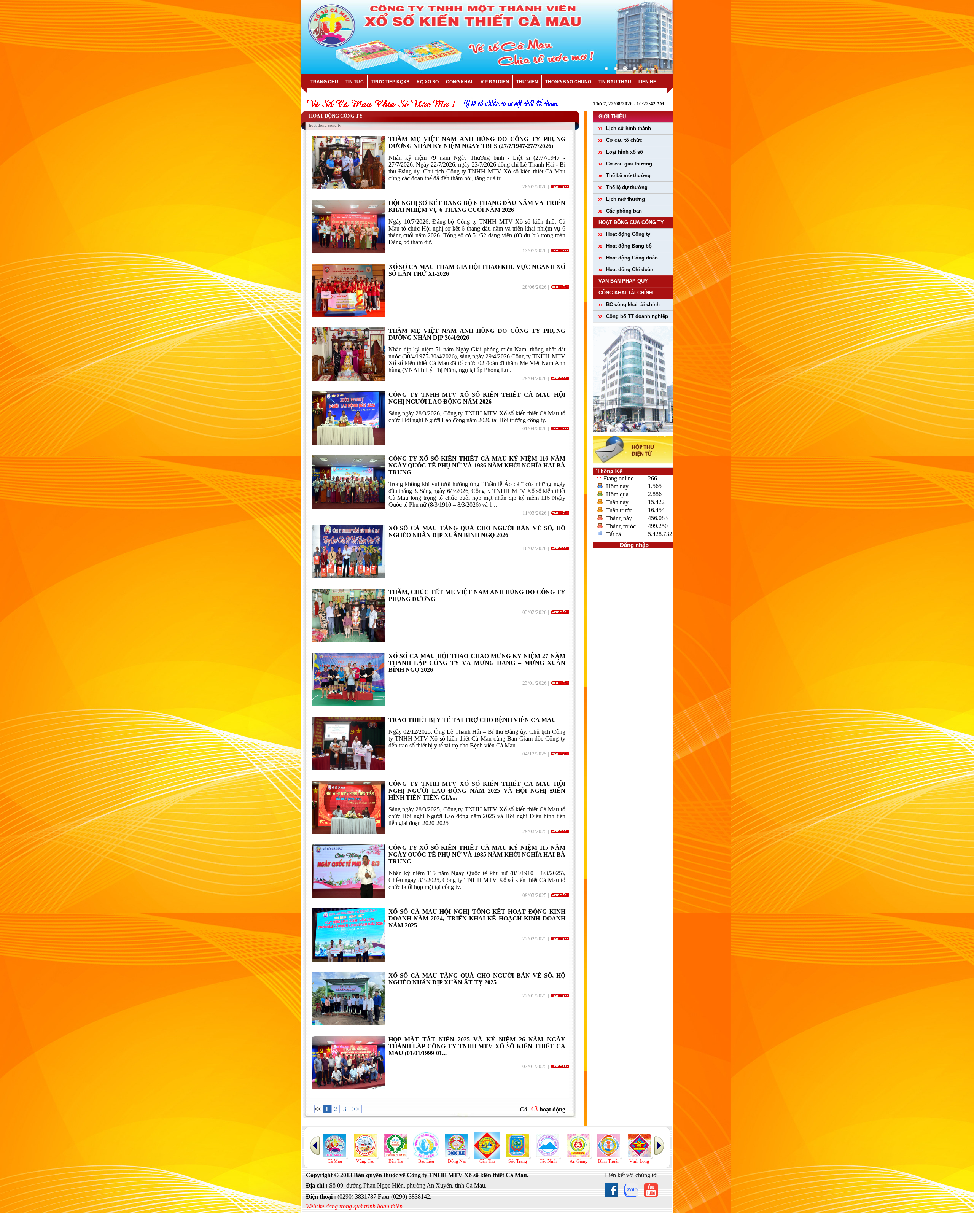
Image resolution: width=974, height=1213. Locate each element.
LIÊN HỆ (647, 81)
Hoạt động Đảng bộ (625, 246)
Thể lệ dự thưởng (623, 187)
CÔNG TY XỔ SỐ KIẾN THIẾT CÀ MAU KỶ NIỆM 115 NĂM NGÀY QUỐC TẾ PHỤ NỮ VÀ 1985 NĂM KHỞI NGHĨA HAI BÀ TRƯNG (476, 854)
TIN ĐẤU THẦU (614, 81)
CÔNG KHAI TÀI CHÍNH (625, 293)
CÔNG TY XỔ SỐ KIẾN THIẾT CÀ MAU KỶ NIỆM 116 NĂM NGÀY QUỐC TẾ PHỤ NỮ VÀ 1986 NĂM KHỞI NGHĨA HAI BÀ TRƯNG (476, 465)
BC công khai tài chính (629, 304)
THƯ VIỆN (527, 81)
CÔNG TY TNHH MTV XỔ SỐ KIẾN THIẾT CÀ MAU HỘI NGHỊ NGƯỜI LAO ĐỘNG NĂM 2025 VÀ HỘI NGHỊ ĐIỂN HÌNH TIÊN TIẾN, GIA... (476, 791)
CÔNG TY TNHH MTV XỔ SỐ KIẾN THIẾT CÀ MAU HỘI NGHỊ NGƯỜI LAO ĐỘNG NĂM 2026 (476, 398)
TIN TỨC (354, 81)
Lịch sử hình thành (624, 128)
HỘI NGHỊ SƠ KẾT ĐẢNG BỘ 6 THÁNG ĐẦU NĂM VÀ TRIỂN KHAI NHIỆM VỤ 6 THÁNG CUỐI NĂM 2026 (476, 206)
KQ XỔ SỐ (428, 81)
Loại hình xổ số (620, 152)
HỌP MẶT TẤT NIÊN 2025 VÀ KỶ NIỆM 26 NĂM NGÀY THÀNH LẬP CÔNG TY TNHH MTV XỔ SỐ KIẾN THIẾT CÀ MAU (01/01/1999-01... (476, 1046)
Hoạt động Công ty (624, 234)
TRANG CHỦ (324, 81)
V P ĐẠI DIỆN (495, 81)
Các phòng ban (620, 211)
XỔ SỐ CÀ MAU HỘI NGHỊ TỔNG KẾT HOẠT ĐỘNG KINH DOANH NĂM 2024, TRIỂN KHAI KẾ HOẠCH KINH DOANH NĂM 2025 (476, 918)
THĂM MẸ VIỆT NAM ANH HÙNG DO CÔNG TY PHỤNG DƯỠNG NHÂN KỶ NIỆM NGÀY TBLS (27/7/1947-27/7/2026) (476, 142)
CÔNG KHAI (459, 81)
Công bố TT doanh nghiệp (633, 316)
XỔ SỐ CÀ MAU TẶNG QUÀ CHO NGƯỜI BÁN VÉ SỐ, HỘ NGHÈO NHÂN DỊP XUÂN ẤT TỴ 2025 (476, 979)
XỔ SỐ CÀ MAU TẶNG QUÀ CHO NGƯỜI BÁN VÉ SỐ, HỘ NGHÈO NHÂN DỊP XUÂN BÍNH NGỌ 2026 (476, 531)
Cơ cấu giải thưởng (625, 164)
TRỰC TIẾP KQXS (390, 81)
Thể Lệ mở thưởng (624, 175)
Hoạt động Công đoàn (628, 258)
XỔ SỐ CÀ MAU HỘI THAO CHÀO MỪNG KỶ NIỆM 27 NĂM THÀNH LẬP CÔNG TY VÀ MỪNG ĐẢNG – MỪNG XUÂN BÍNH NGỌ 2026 (476, 663)
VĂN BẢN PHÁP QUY (623, 281)
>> (355, 1109)
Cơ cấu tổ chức (620, 140)
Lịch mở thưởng (621, 199)
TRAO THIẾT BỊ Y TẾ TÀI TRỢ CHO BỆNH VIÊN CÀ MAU (472, 720)
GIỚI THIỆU (612, 116)
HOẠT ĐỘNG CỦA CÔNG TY (631, 222)
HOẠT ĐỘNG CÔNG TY (336, 116)
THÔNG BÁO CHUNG (568, 81)
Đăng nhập (633, 545)
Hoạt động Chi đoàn (625, 269)
